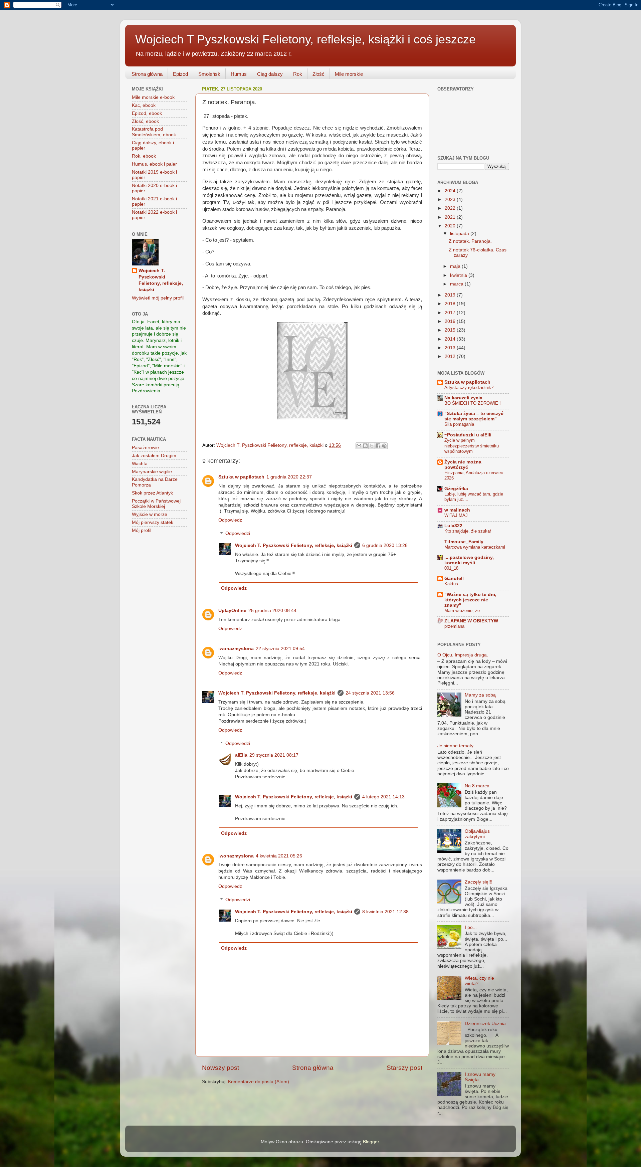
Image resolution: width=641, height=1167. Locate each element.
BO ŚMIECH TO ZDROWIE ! (472, 403)
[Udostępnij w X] (371, 445)
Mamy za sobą (480, 695)
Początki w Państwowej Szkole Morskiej (156, 504)
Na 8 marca (477, 785)
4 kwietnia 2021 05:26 (279, 855)
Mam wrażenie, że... (464, 610)
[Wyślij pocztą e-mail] (359, 445)
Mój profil (141, 530)
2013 (451, 347)
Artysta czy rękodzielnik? (468, 387)
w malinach (457, 510)
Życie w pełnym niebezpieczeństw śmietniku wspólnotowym (471, 446)
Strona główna (147, 74)
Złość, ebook (145, 121)
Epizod (180, 74)
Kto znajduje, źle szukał (467, 531)
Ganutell (454, 578)
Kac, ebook (144, 105)
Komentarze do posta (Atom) (258, 1081)
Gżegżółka (456, 488)
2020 (451, 225)
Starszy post (404, 1067)
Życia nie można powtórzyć (462, 464)
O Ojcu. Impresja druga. (462, 654)
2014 (451, 339)
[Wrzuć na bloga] (365, 445)
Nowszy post (220, 1067)
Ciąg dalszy (270, 74)
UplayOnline (232, 610)
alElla (241, 755)
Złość (318, 74)
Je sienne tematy (455, 745)
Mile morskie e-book (153, 97)
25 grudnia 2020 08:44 (272, 610)
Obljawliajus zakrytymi (477, 834)
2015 (451, 330)
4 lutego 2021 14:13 (383, 796)
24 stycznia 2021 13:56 (370, 693)
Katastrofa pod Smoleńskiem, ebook (154, 132)
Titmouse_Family (463, 541)
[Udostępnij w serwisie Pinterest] (384, 445)
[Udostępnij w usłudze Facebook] (378, 445)
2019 (451, 295)
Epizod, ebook (147, 113)
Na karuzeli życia (463, 397)
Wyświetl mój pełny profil (158, 298)
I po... (471, 927)
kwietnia (459, 275)
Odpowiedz (230, 520)
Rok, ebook (144, 156)
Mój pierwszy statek (152, 522)
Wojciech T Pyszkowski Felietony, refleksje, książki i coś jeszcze (305, 39)
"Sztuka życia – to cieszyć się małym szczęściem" (473, 416)
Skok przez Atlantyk (152, 493)
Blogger (371, 1141)
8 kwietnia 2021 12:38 (385, 911)
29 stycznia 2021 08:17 (273, 755)
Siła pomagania (459, 424)
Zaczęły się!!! (478, 882)
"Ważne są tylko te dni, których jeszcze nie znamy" (470, 600)
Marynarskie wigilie (152, 471)
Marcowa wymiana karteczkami (474, 547)
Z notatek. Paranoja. (470, 241)
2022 (451, 208)
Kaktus (451, 583)
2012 (451, 356)
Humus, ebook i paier (154, 164)
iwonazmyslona (236, 648)
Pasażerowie (145, 447)
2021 (451, 217)
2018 (451, 303)
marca (457, 283)
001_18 (451, 568)
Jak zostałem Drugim (154, 455)
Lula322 (453, 525)
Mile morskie (349, 74)
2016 (451, 321)
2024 (451, 190)
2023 (451, 199)
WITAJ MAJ (456, 515)
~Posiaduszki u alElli (467, 434)
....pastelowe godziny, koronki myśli (469, 560)
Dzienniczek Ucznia (485, 1023)
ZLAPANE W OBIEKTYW (471, 620)
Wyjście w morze (149, 514)
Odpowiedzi (237, 533)
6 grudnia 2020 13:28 (385, 545)
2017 (451, 312)
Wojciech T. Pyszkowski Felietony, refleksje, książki (293, 545)
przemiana (454, 626)
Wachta (140, 463)
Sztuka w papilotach (241, 476)
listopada (460, 233)
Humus (239, 74)
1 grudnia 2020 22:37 (289, 476)
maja (456, 266)
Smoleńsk (209, 74)
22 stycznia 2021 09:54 (280, 648)
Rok (297, 74)
